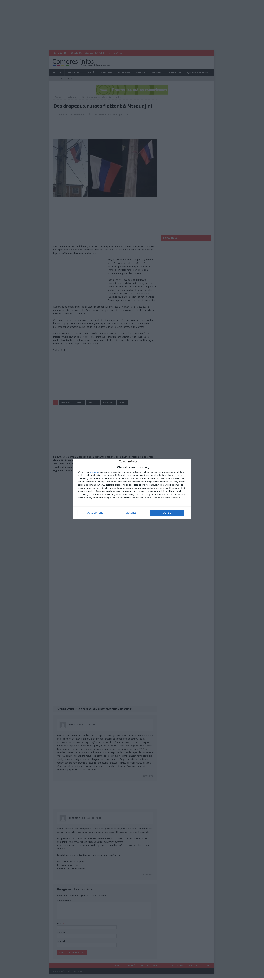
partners (94, 472)
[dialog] (132, 489)
